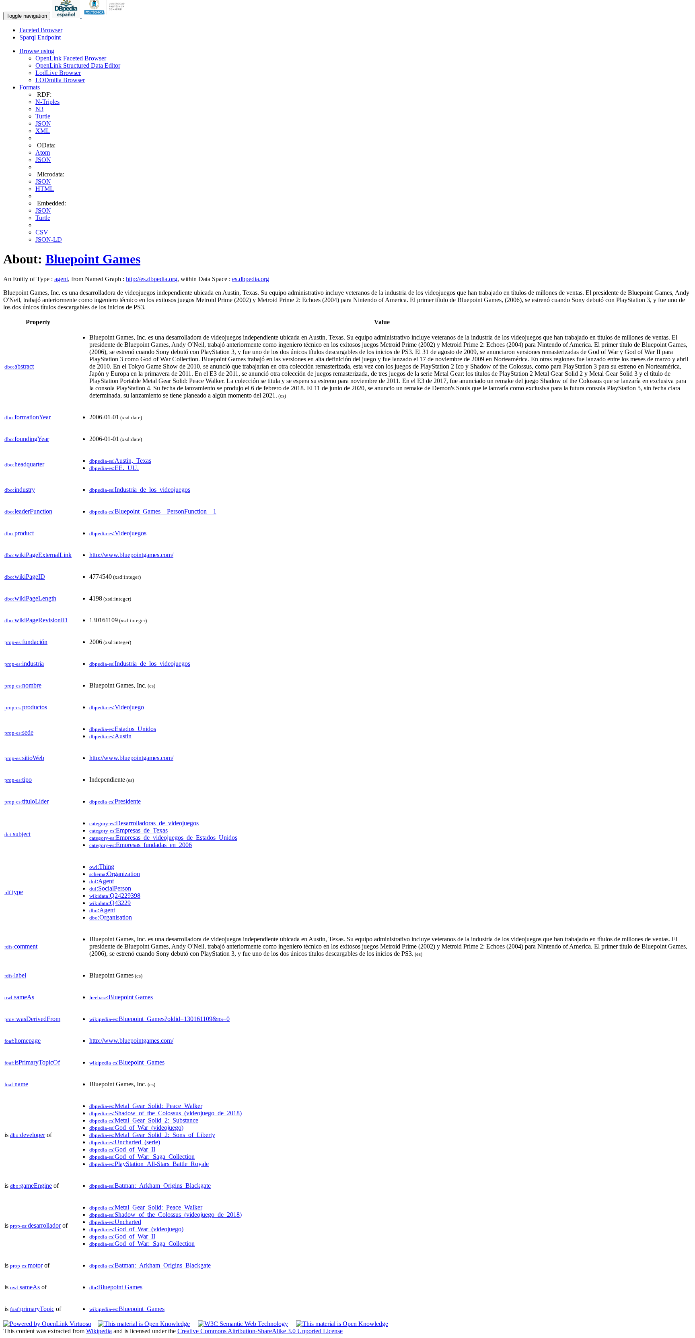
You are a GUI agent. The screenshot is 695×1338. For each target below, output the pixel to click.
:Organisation (110, 917)
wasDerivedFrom (32, 1018)
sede (18, 732)
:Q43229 (110, 902)
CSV (41, 232)
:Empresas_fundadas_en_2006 (140, 844)
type (13, 892)
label (15, 975)
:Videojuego (116, 707)
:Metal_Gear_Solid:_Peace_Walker (145, 1105)
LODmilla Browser (60, 80)
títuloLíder (26, 801)
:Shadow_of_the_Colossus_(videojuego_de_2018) (165, 1113)
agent (61, 278)
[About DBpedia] (67, 15)
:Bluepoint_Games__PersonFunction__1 (152, 511)
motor (26, 1265)
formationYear (27, 417)
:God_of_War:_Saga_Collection (142, 1156)
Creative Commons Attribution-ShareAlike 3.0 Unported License (260, 1331)
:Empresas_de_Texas (128, 830)
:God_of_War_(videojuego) (136, 1127)
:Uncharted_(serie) (124, 1142)
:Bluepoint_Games (126, 1062)
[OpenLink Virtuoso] (47, 1323)
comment (20, 946)
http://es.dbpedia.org (151, 278)
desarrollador (35, 1225)
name (16, 1084)
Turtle (42, 116)
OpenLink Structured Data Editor (77, 65)
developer (27, 1134)
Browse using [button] (36, 51)
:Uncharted (115, 1221)
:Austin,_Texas (120, 460)
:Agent (101, 881)
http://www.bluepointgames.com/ (131, 554)
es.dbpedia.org (250, 278)
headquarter (24, 464)
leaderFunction (28, 511)
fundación (25, 641)
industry (19, 489)
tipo (18, 779)
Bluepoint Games (92, 259)
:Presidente (115, 801)
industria (24, 663)
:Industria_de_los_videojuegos (139, 489)
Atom (42, 152)
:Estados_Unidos (122, 728)
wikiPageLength (30, 598)
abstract (19, 366)
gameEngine (31, 1185)
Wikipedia (99, 1331)
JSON (43, 123)
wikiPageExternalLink (38, 554)
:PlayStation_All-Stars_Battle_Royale (149, 1163)
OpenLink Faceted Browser (70, 58)
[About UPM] (106, 15)
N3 (39, 109)
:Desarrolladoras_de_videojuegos (144, 823)
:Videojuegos (117, 533)
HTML (44, 188)
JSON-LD (48, 239)
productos (25, 707)
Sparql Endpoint (40, 37)
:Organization (114, 873)
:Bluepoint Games (121, 997)
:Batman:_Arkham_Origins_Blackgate (150, 1185)
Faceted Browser (40, 30)
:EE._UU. (114, 467)
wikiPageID (24, 576)
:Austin (110, 736)
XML (42, 130)
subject (17, 834)
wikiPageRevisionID (36, 620)
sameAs (19, 997)
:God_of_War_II (122, 1149)
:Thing (101, 866)
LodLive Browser (58, 72)
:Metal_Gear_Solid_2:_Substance (143, 1120)
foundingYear (26, 438)
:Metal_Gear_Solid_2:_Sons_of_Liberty (152, 1134)
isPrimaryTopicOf (32, 1062)
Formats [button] (29, 87)
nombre (22, 685)
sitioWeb (24, 757)
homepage (22, 1040)
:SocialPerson (110, 888)
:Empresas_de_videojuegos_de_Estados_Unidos (163, 837)
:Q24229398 (114, 895)
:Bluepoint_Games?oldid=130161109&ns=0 (159, 1018)
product (19, 533)
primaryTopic (32, 1308)
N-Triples (47, 101)
